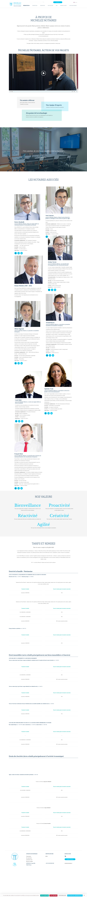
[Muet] (74, 91)
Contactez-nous (29, 859)
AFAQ (46, 856)
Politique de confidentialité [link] (75, 895)
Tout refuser (53, 895)
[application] (43, 73)
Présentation (28, 856)
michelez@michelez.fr (68, 863)
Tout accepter (44, 895)
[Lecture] (10, 91)
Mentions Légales (29, 861)
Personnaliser (62, 895)
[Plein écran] (76, 91)
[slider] (42, 91)
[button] (43, 73)
